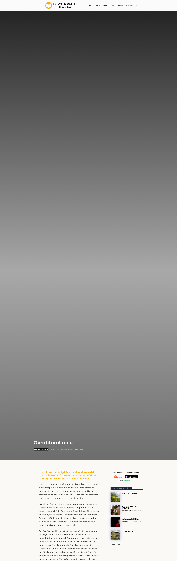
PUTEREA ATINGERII (129, 494)
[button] (136, 5)
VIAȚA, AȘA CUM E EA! (130, 519)
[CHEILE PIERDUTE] (115, 535)
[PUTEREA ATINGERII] (115, 497)
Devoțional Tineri (127, 496)
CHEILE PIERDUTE (128, 532)
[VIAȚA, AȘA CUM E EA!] (115, 522)
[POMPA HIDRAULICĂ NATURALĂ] (115, 510)
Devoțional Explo (127, 510)
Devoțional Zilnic (127, 521)
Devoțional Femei (41, 449)
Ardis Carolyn (68, 449)
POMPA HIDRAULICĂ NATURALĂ (130, 507)
